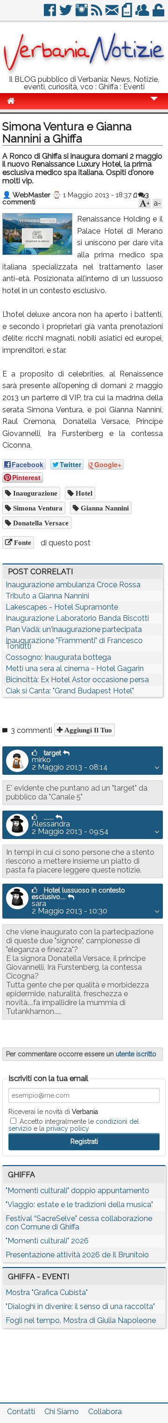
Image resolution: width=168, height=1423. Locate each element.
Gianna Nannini (104, 507)
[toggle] (154, 105)
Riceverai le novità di (53, 1111)
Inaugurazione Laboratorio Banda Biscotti (77, 618)
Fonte (21, 542)
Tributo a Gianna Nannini (47, 595)
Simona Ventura (37, 507)
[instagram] (82, 13)
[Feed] (97, 13)
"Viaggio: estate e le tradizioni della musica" (79, 1204)
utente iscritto (136, 1054)
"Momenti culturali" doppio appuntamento (77, 1190)
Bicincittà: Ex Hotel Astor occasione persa (77, 679)
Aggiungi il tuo (87, 729)
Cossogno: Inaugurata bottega (58, 657)
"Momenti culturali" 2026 (47, 1240)
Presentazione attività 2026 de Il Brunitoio (77, 1254)
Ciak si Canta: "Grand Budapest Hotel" (70, 690)
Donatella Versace (40, 522)
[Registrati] (143, 13)
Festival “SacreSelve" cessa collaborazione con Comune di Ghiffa (79, 1222)
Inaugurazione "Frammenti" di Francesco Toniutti (74, 643)
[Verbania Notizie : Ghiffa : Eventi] (84, 71)
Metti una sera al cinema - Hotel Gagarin (75, 668)
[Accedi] (159, 13)
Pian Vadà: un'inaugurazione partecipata (74, 629)
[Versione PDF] (127, 13)
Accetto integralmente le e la (73, 1125)
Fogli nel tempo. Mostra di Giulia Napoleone (81, 1320)
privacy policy (67, 1128)
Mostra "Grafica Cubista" (47, 1292)
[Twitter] (66, 13)
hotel (83, 493)
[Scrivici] (112, 13)
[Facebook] (50, 13)
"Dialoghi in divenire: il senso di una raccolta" (80, 1306)
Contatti (21, 1411)
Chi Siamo (61, 1411)
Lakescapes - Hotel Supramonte (62, 607)
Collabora (105, 1411)
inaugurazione (34, 493)
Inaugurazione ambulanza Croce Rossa (73, 584)
